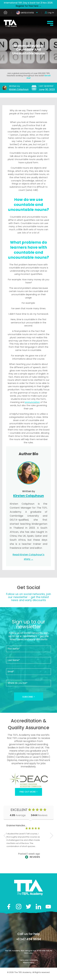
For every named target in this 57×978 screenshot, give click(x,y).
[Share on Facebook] (8, 906)
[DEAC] (28, 780)
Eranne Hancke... (17, 825)
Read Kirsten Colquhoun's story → (28, 557)
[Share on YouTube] (48, 906)
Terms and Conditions (28, 960)
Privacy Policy (28, 962)
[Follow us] (38, 906)
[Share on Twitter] (28, 906)
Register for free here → (28, 5)
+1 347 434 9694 (28, 939)
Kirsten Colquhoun (19, 89)
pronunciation (32, 402)
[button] (52, 836)
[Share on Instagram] (18, 906)
